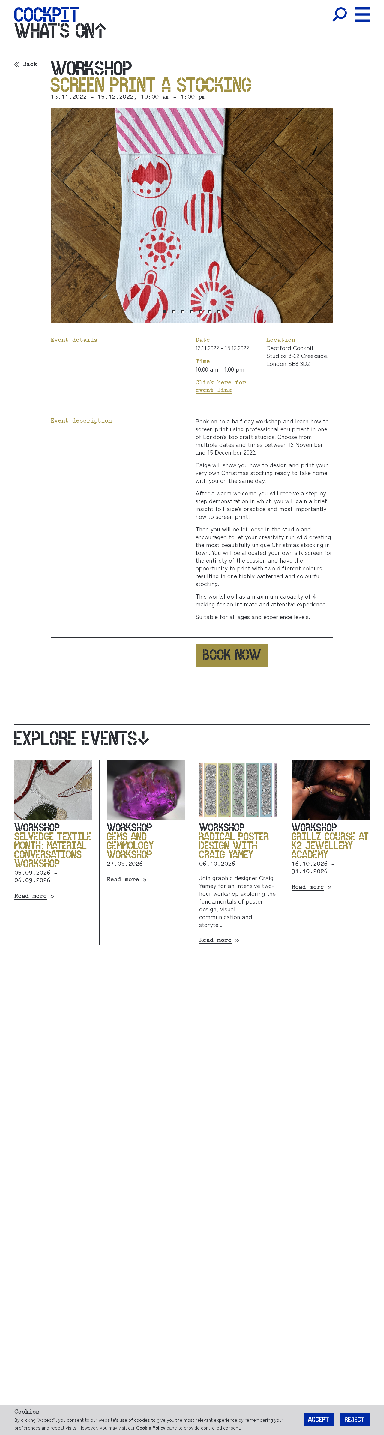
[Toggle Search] (339, 14)
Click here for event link (221, 386)
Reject (355, 1419)
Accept (318, 1419)
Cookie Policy (150, 1427)
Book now (232, 655)
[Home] (46, 14)
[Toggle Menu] (362, 14)
